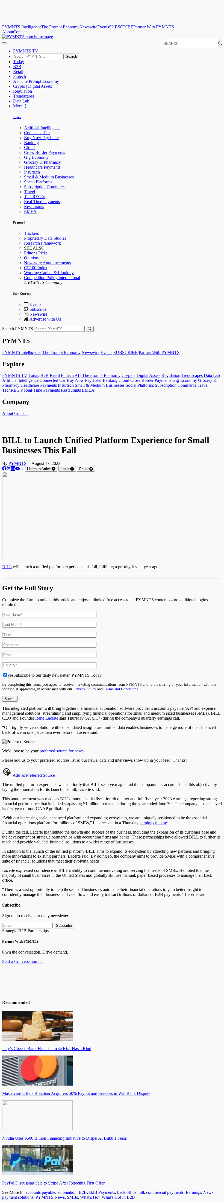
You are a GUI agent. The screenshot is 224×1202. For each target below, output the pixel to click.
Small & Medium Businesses (49, 177)
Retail (18, 71)
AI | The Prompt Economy (36, 81)
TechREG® (34, 196)
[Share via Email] (17, 468)
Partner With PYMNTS (153, 27)
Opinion (31, 258)
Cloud (29, 147)
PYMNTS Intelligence (21, 27)
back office (126, 1192)
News (208, 1192)
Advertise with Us (45, 319)
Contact (19, 32)
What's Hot (89, 1197)
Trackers (31, 233)
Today (18, 61)
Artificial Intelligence (42, 127)
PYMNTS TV (25, 51)
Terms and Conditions (121, 689)
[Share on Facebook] (4, 468)
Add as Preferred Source (33, 775)
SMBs (72, 1197)
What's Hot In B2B (118, 1197)
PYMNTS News (50, 1197)
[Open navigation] (4, 43)
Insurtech (32, 172)
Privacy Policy (84, 689)
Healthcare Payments (42, 167)
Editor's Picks (36, 253)
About (7, 32)
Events (103, 27)
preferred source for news (62, 751)
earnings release (153, 822)
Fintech (19, 76)
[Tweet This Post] (9, 468)
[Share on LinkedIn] (13, 468)
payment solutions (17, 1197)
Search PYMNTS (17, 328)
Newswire (88, 27)
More (18, 106)
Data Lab (21, 101)
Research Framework (42, 243)
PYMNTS (17, 463)
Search (71, 56)
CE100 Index (35, 267)
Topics (17, 117)
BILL (7, 566)
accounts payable (40, 1192)
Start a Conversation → (22, 961)
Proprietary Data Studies (45, 238)
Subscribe (38, 309)
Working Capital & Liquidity (49, 272)
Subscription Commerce (45, 186)
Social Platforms (38, 182)
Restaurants (34, 206)
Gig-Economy (36, 157)
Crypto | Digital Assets (32, 86)
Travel (29, 191)
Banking (31, 142)
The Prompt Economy (60, 27)
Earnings (193, 1192)
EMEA (30, 211)
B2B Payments (102, 1192)
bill (141, 1192)
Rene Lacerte (46, 718)
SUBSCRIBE (121, 27)
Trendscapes (23, 96)
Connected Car (37, 132)
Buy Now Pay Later (41, 137)
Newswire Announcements (47, 262)
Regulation (22, 91)
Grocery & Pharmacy (42, 162)
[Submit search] (90, 329)
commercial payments (165, 1192)
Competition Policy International (52, 277)
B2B (17, 66)
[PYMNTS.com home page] (27, 36)
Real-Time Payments (42, 201)
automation (66, 1192)
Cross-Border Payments (44, 152)
